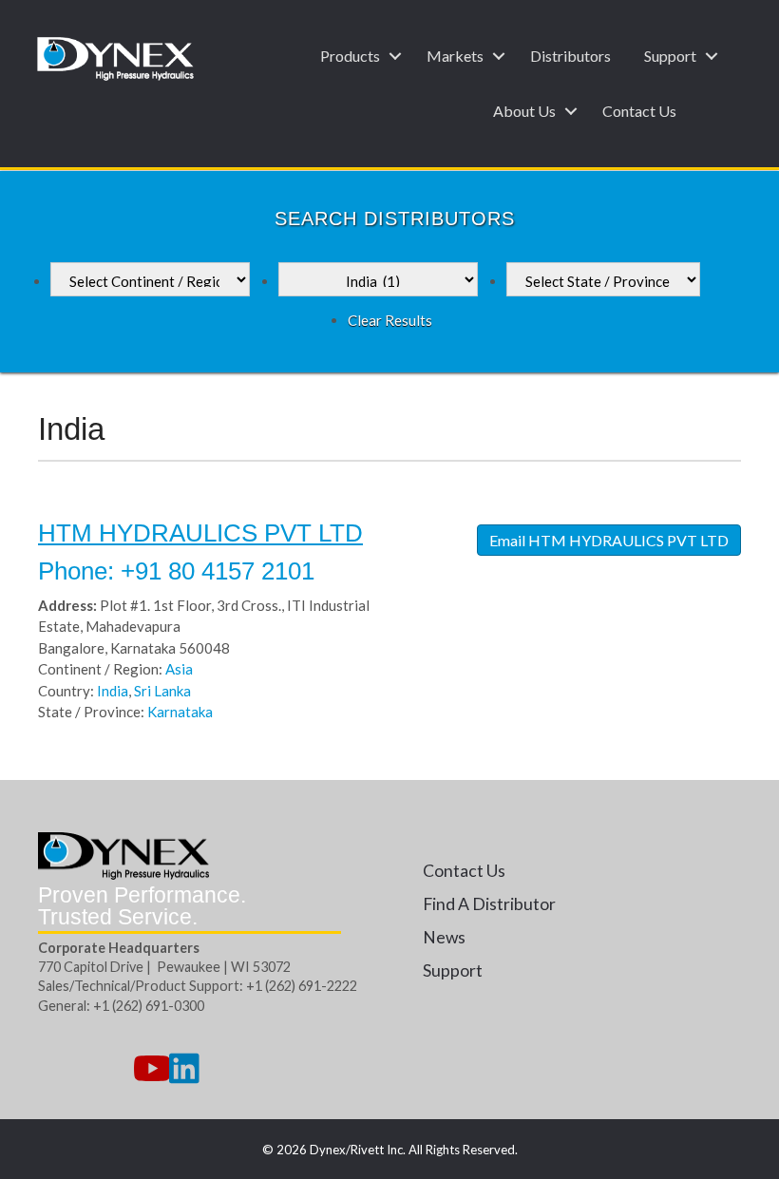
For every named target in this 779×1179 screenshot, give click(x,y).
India (112, 690)
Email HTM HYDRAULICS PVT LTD (609, 540)
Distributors (570, 56)
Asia (179, 668)
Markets (455, 56)
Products (350, 56)
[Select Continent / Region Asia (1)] (150, 279)
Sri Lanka (162, 690)
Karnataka (180, 711)
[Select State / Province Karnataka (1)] (603, 279)
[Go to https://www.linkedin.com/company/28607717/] (184, 1069)
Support (670, 56)
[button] (394, 56)
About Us (524, 111)
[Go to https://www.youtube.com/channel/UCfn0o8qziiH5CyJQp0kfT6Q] (150, 1069)
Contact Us (639, 111)
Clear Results (390, 320)
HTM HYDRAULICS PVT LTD (200, 533)
